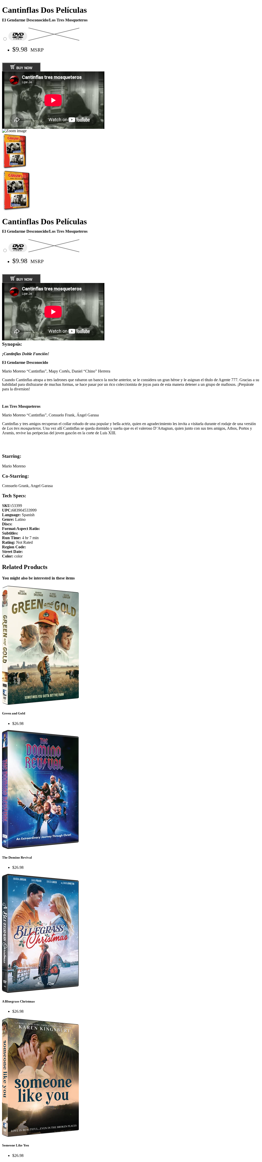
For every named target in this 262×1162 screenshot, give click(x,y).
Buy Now (23, 68)
